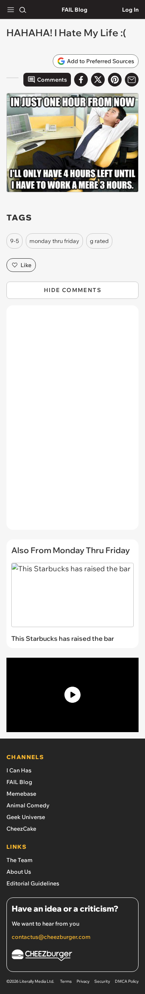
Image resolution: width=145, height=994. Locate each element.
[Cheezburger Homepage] (72, 956)
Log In (130, 9)
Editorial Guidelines (32, 883)
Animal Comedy (28, 805)
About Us (18, 871)
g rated (99, 241)
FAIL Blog (74, 9)
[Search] (23, 9)
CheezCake (21, 828)
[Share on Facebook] (81, 79)
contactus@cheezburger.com (51, 936)
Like (26, 265)
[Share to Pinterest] (115, 79)
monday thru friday (54, 241)
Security (102, 981)
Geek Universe (25, 817)
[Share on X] (98, 79)
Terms (66, 981)
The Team (19, 860)
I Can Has (18, 770)
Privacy (83, 981)
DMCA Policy (127, 981)
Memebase (21, 793)
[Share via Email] (132, 79)
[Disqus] (72, 421)
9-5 (14, 241)
